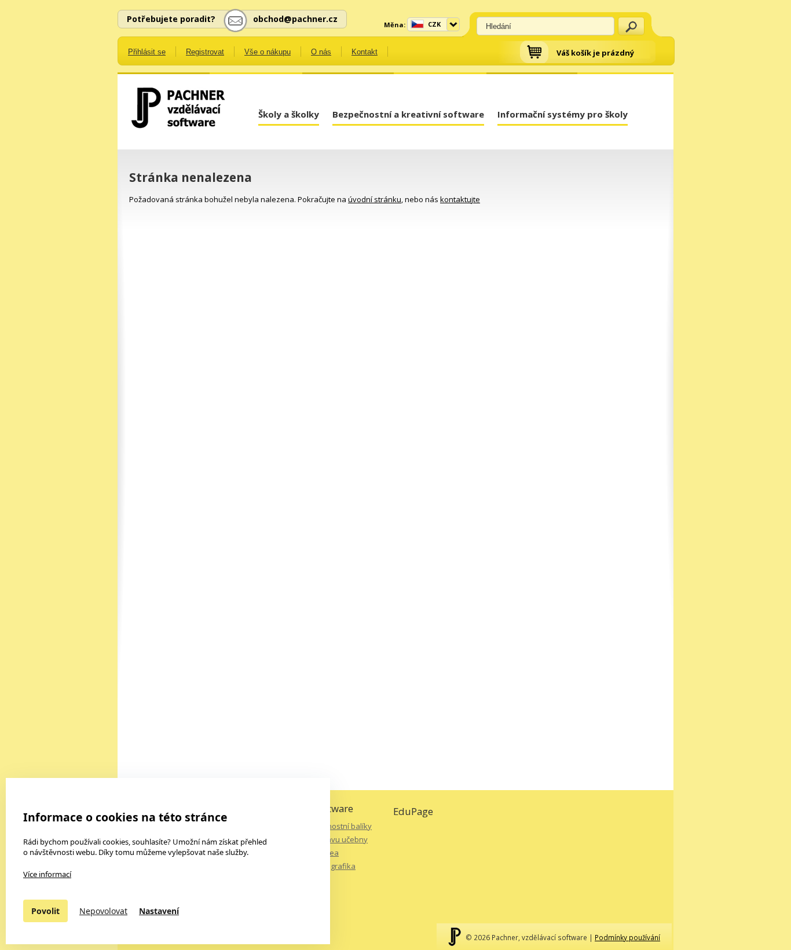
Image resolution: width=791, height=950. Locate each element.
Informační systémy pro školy (562, 114)
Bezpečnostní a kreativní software (408, 114)
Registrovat (205, 52)
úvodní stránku (374, 199)
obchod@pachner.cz (295, 18)
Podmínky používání (627, 937)
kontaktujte (460, 199)
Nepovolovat (103, 910)
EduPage (413, 811)
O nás (321, 52)
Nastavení (159, 910)
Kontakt (364, 52)
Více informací (47, 874)
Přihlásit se (147, 52)
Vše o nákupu (267, 52)
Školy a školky (288, 114)
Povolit (45, 910)
